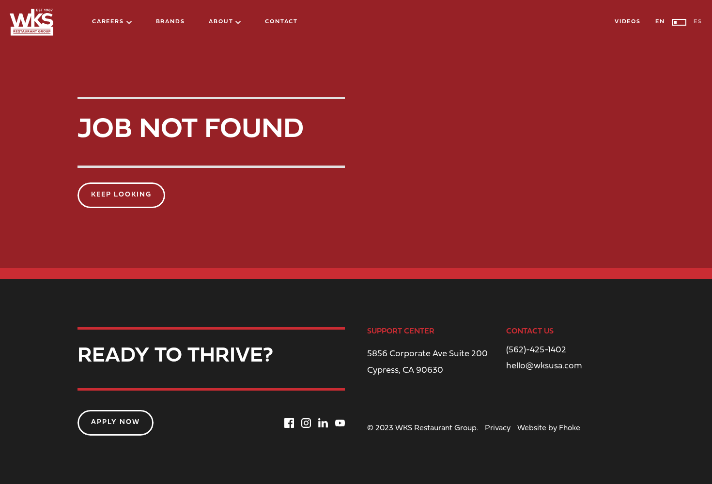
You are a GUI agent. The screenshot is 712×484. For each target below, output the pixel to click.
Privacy (498, 428)
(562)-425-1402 (536, 350)
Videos (628, 22)
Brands (170, 22)
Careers (108, 22)
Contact (281, 22)
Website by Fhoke (548, 428)
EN (660, 22)
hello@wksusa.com (544, 366)
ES (698, 22)
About (221, 22)
